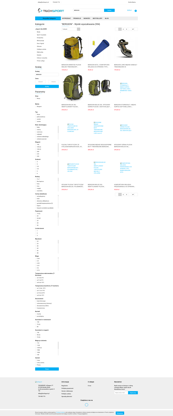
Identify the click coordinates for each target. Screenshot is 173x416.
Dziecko (39, 55)
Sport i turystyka (41, 35)
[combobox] (71, 29)
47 (133, 29)
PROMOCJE (77, 18)
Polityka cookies (66, 393)
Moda (38, 32)
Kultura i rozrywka (42, 58)
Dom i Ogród (40, 43)
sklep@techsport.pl (43, 393)
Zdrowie (39, 46)
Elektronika (40, 52)
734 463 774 (41, 396)
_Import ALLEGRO (41, 29)
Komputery (40, 37)
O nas (89, 385)
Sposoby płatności (67, 396)
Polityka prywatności (67, 388)
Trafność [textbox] (65, 29)
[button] (65, 382)
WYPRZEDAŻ (66, 18)
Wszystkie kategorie (49, 18)
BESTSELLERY (97, 18)
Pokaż (47, 369)
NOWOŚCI (87, 18)
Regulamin (65, 385)
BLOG (107, 18)
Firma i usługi (41, 60)
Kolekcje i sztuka (41, 49)
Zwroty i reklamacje (67, 391)
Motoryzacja (40, 40)
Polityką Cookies (60, 412)
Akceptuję (120, 413)
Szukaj (47, 86)
